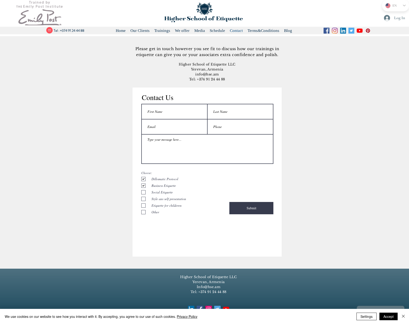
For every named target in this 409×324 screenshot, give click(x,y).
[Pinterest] (368, 31)
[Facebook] (326, 31)
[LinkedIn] (343, 31)
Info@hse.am (209, 287)
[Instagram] (335, 31)
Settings (366, 316)
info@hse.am (207, 74)
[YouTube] (360, 31)
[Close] (403, 316)
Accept (388, 316)
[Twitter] (351, 31)
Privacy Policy (187, 316)
